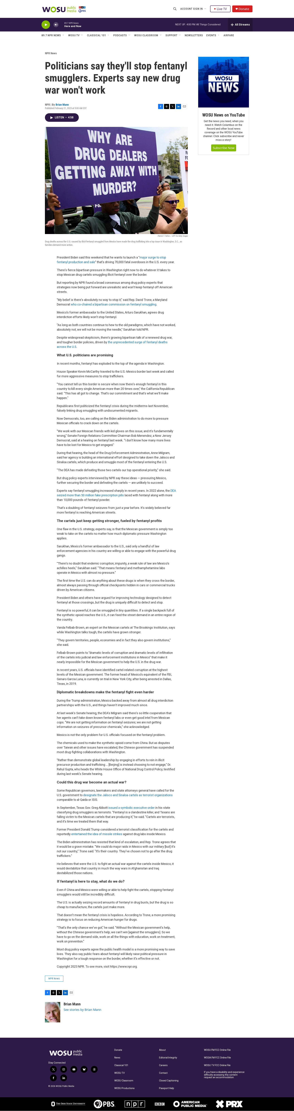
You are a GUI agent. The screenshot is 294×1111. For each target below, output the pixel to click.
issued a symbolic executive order (131, 807)
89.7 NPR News (51, 35)
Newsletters (194, 35)
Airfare (229, 35)
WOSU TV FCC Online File (217, 1065)
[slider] (61, 24)
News (117, 1057)
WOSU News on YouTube (223, 115)
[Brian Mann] (52, 1012)
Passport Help (166, 1088)
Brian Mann (62, 104)
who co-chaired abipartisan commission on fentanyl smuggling (113, 304)
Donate (244, 9)
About (162, 1050)
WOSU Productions (124, 1088)
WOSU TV (74, 35)
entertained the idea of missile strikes (96, 834)
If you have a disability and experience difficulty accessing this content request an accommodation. (224, 1075)
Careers (163, 1065)
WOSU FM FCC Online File (217, 1050)
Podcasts (120, 35)
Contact (163, 1073)
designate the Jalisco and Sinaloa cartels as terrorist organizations (128, 795)
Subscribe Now (223, 148)
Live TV (222, 9)
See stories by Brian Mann (82, 1010)
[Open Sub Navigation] (205, 8)
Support (171, 35)
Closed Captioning (168, 1080)
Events (211, 35)
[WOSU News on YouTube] (223, 82)
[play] (45, 25)
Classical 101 (96, 35)
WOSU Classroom (146, 35)
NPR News (51, 53)
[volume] (56, 25)
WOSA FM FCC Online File (217, 1057)
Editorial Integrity (168, 1057)
